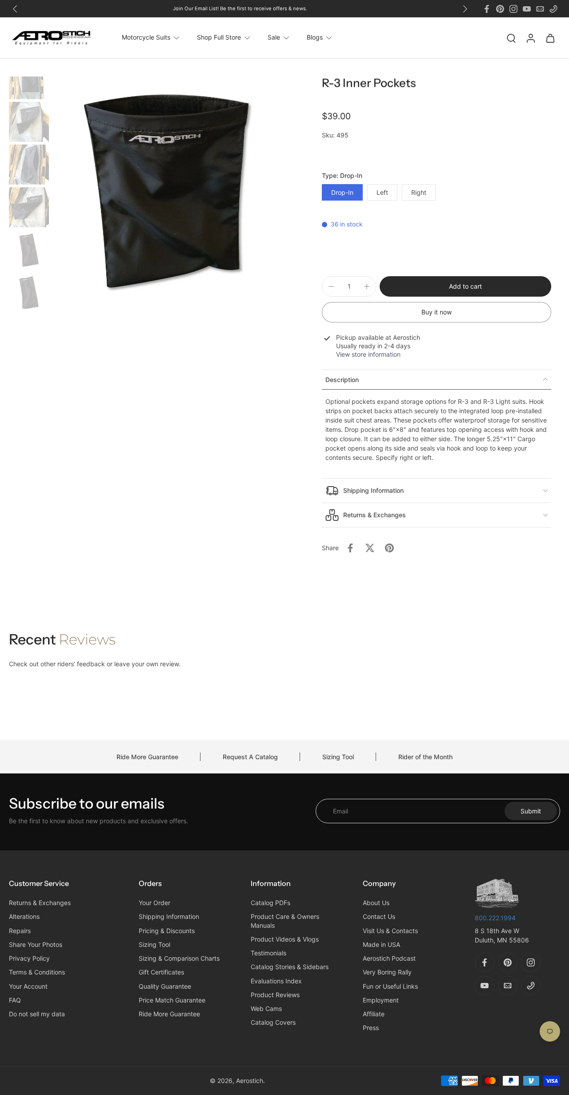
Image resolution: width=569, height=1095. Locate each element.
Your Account (28, 986)
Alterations (24, 917)
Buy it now (436, 312)
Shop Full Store (219, 37)
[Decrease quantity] (331, 286)
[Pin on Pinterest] (389, 548)
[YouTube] (526, 9)
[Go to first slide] (465, 9)
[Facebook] (486, 9)
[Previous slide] (15, 9)
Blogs (315, 37)
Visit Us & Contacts (390, 930)
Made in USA (381, 944)
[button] (465, 286)
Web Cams (266, 1009)
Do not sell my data (37, 1014)
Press (371, 1028)
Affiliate (374, 1014)
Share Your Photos (35, 944)
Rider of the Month (425, 757)
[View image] (29, 79)
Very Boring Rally (387, 972)
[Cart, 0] (550, 38)
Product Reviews (275, 994)
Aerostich (249, 1080)
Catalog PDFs (270, 903)
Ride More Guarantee (147, 757)
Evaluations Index (276, 981)
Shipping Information (169, 917)
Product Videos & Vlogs (285, 939)
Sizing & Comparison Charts (179, 958)
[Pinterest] (500, 9)
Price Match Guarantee (172, 1000)
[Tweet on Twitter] (370, 548)
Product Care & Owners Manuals (285, 921)
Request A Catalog (250, 757)
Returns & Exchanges (40, 903)
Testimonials (268, 953)
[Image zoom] (168, 192)
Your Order (154, 903)
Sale (274, 37)
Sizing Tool (338, 757)
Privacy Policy (29, 958)
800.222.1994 (495, 918)
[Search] (511, 38)
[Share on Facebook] (350, 548)
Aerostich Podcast (389, 958)
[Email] (540, 9)
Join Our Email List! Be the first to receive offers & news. (240, 8)
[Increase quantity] (367, 286)
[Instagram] (513, 9)
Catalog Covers (273, 1023)
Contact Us (379, 917)
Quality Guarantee (165, 986)
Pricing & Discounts (167, 930)
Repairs (20, 930)
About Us (376, 903)
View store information (368, 354)
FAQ (15, 1000)
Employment (381, 1000)
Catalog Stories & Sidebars (290, 967)
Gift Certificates (161, 972)
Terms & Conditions (37, 972)
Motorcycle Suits (146, 37)
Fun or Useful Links (390, 986)
